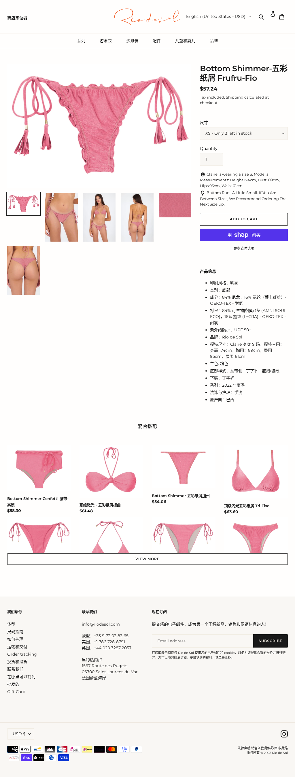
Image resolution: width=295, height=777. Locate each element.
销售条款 (257, 748)
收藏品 (283, 748)
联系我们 (15, 669)
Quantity (209, 148)
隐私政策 (271, 748)
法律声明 (244, 748)
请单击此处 (223, 658)
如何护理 (15, 639)
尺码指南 (15, 631)
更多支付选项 (244, 248)
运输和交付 (17, 646)
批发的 (13, 684)
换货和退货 (17, 661)
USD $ (19, 733)
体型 (11, 624)
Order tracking (22, 654)
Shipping (234, 97)
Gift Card (16, 691)
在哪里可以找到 (21, 676)
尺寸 (204, 122)
